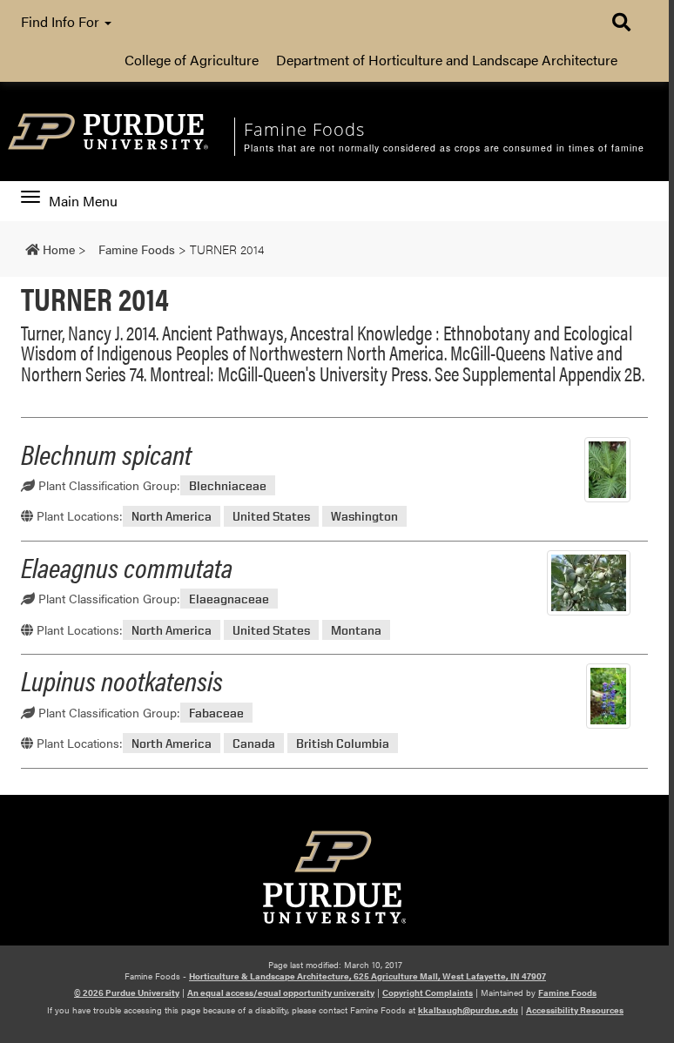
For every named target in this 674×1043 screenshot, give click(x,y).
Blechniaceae (227, 485)
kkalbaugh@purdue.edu (468, 1010)
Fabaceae (216, 712)
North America (171, 516)
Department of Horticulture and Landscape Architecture (446, 60)
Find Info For (62, 21)
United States (271, 516)
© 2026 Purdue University (126, 992)
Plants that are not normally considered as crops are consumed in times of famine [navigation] (444, 148)
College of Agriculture (192, 60)
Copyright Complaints (427, 992)
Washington (364, 516)
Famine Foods (567, 992)
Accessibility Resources (574, 1010)
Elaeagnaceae (229, 598)
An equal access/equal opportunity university (280, 992)
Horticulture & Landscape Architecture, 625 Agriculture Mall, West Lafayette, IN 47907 (367, 976)
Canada (254, 743)
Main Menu (83, 201)
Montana (356, 630)
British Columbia (342, 743)
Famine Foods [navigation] (304, 129)
